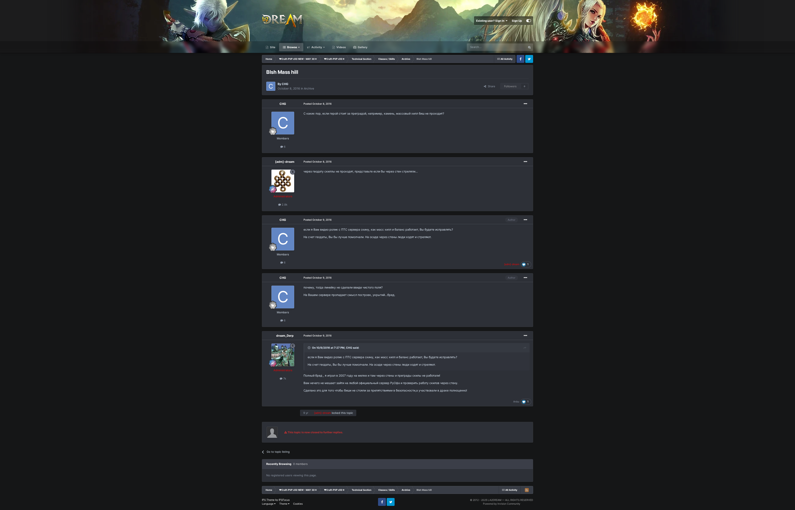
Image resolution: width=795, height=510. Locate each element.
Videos (341, 47)
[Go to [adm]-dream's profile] (282, 181)
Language (268, 503)
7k (284, 378)
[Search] (529, 47)
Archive (309, 88)
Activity (316, 47)
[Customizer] (528, 20)
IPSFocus (284, 499)
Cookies (298, 503)
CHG (285, 84)
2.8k (284, 204)
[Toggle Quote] (309, 347)
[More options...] (525, 103)
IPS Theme (268, 499)
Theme (283, 503)
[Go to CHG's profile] (270, 86)
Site (272, 47)
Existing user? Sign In (491, 20)
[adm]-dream (284, 161)
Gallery (362, 47)
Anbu (516, 401)
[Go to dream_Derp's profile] (282, 355)
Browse (292, 47)
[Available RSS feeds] (526, 490)
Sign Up (517, 20)
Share (490, 86)
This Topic (514, 47)
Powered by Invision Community (501, 503)
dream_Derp (285, 335)
